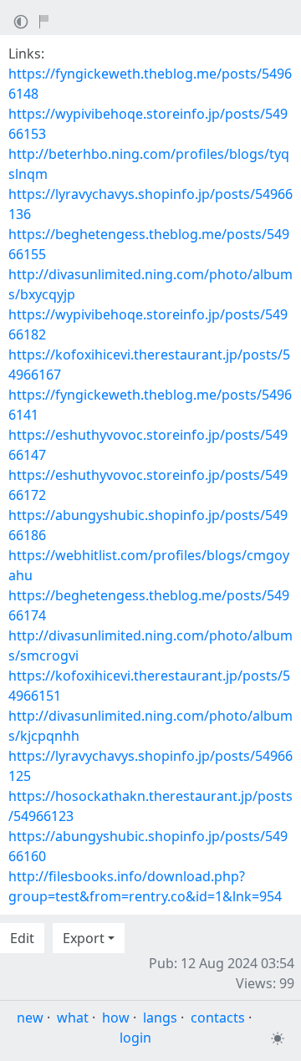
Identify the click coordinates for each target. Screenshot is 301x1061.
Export (84, 938)
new (30, 1017)
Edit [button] (22, 938)
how (116, 1017)
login (135, 1037)
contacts (218, 1017)
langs (160, 1017)
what (73, 1017)
